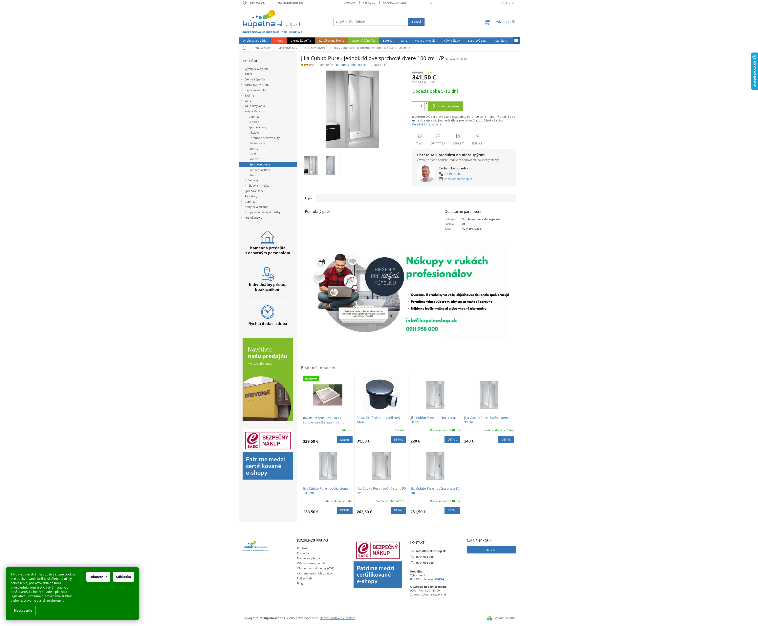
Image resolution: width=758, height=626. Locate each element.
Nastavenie (23, 610)
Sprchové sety (254, 191)
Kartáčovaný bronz (257, 85)
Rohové (254, 159)
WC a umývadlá (255, 106)
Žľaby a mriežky (259, 185)
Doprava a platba (394, 3)
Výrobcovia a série (257, 69)
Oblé (252, 154)
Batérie (249, 95)
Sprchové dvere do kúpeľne (481, 219)
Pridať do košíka (448, 106)
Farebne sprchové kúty (264, 138)
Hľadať (416, 22)
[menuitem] (255, 40)
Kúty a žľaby (253, 111)
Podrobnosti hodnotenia (351, 65)
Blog (300, 583)
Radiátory (251, 196)
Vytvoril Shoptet (505, 617)
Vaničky (253, 180)
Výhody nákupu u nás (311, 563)
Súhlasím (123, 577)
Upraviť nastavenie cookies (337, 618)
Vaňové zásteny (259, 170)
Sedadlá (254, 122)
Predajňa (369, 3)
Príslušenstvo (253, 217)
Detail (344, 440)
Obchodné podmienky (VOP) (315, 568)
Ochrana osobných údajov (314, 573)
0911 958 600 (425, 563)
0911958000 (452, 174)
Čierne (253, 148)
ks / (491, 550)
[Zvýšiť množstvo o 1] (426, 104)
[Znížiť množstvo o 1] (426, 108)
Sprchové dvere (259, 164)
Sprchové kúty (258, 127)
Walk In (254, 175)
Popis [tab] (308, 198)
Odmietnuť (98, 577)
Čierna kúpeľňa (255, 79)
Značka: (378, 65)
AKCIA (248, 74)
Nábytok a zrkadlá (256, 207)
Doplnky (254, 117)
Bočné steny (257, 143)
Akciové (254, 132)
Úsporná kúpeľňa (256, 90)
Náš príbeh (304, 578)
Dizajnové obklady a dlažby (262, 212)
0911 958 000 (425, 557)
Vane (248, 100)
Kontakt (349, 3)
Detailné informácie (425, 124)
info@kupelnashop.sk (458, 179)
